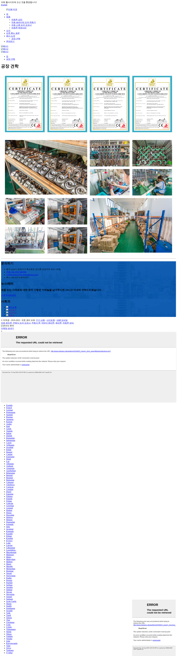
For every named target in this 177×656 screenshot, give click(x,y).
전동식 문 (36, 323)
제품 (8, 17)
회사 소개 (10, 36)
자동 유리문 (6, 323)
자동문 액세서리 (18, 28)
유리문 (58, 323)
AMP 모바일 (62, 320)
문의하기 (10, 41)
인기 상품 (40, 320)
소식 (8, 30)
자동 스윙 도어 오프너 (21, 25)
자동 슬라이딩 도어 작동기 (23, 22)
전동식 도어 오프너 (22, 323)
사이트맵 (51, 320)
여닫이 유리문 (47, 323)
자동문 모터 (16, 20)
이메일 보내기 (7, 328)
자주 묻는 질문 (13, 33)
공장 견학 (15, 39)
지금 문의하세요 (8, 295)
